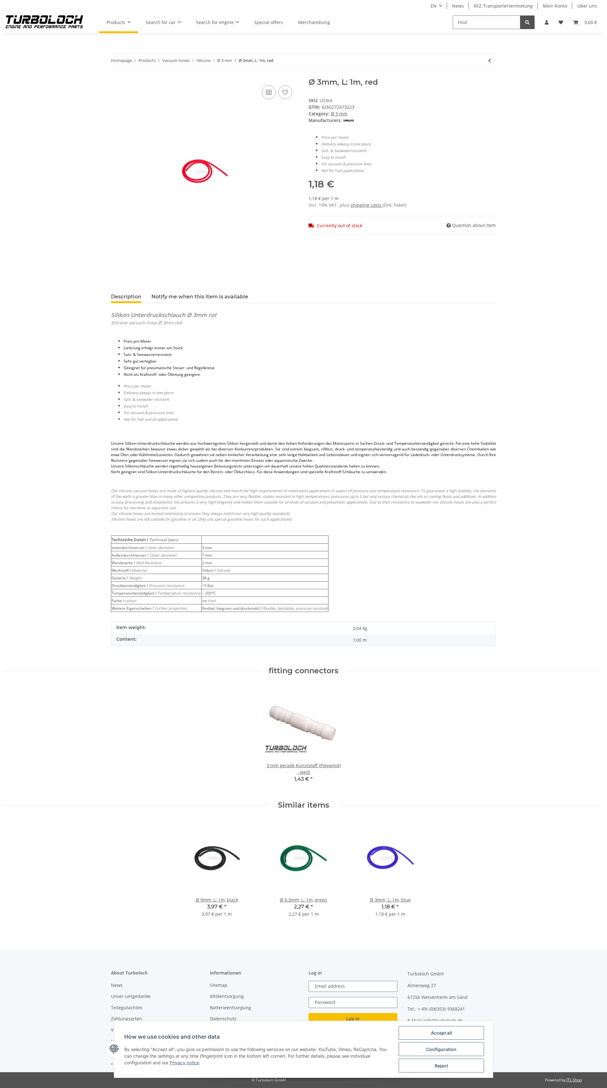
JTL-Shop (574, 1080)
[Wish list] (561, 22)
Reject (441, 1065)
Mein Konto (555, 6)
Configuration (441, 1049)
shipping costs (367, 205)
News (458, 6)
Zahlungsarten (126, 1019)
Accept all (441, 1033)
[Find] (527, 22)
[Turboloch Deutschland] (44, 22)
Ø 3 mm (339, 114)
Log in (352, 1019)
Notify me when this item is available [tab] (199, 297)
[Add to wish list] (285, 92)
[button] (547, 22)
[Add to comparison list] (269, 92)
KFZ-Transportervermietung (503, 6)
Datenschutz (223, 1019)
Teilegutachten (127, 1008)
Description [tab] (126, 297)
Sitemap (218, 985)
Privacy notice (184, 1062)
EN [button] (434, 6)
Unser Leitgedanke (130, 996)
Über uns (587, 6)
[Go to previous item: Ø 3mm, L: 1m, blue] (489, 60)
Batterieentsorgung (230, 1008)
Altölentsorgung (227, 996)
